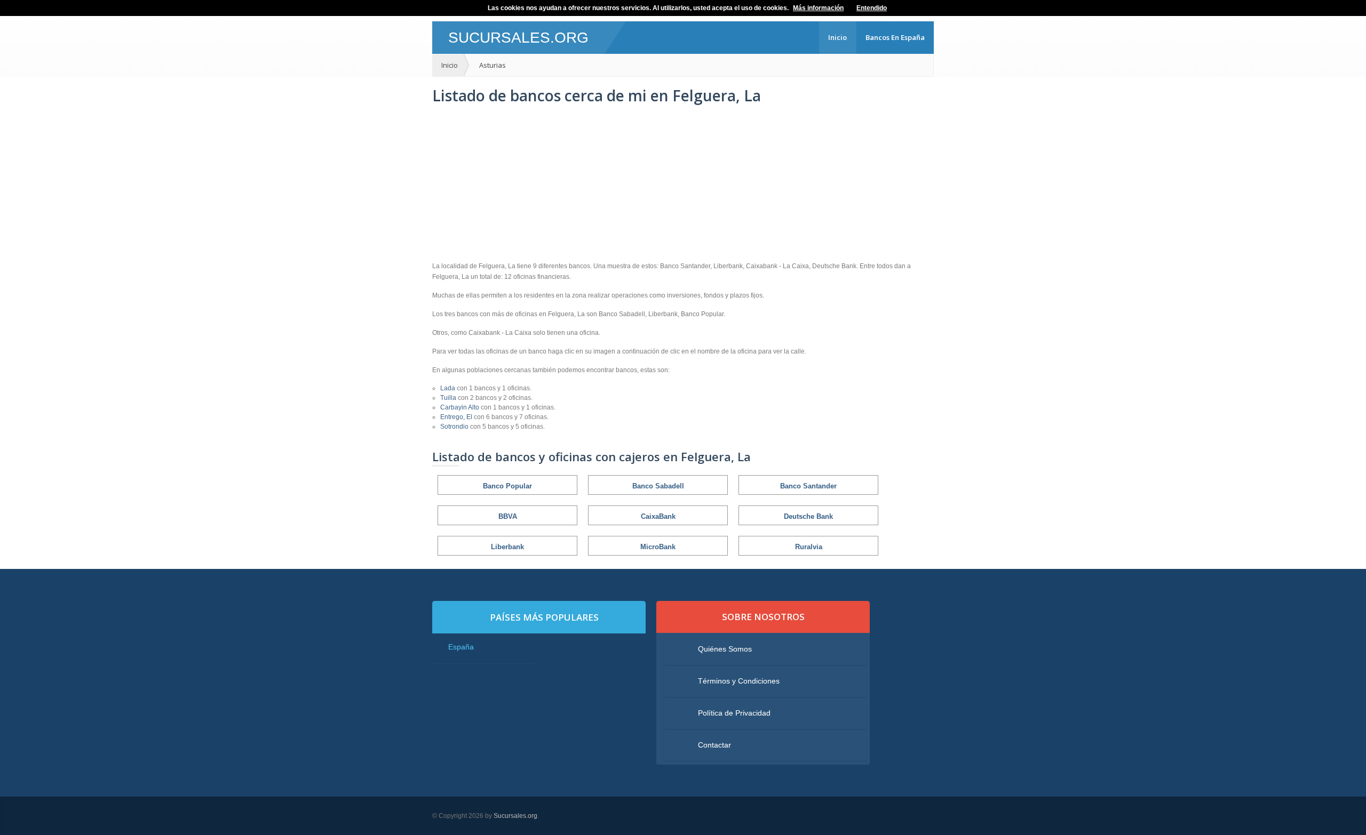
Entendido (871, 8)
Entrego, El (457, 417)
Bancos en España (895, 37)
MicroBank (658, 547)
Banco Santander (808, 486)
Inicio (837, 37)
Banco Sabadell (658, 486)
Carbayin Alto (460, 407)
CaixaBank (658, 516)
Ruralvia (808, 547)
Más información (818, 8)
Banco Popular (507, 486)
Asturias (492, 65)
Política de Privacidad (734, 713)
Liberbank (507, 547)
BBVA (507, 516)
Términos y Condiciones (739, 681)
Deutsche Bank (808, 516)
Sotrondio (455, 426)
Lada (448, 388)
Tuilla (449, 398)
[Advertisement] (683, 183)
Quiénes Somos (725, 649)
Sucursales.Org (518, 37)
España (461, 647)
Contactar (714, 745)
